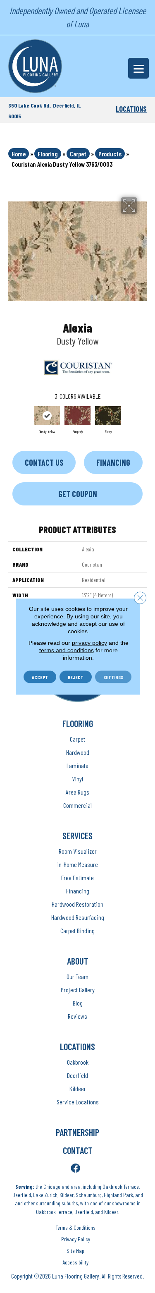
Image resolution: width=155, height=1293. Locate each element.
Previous (12, 419)
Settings (113, 677)
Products (110, 154)
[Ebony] (108, 415)
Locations (131, 108)
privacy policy (89, 642)
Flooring (48, 154)
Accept (40, 677)
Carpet (78, 154)
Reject (75, 677)
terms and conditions (66, 650)
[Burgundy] (77, 415)
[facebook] (75, 1169)
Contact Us (44, 462)
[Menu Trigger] (138, 68)
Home (19, 154)
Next (142, 419)
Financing (113, 462)
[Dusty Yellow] (47, 415)
